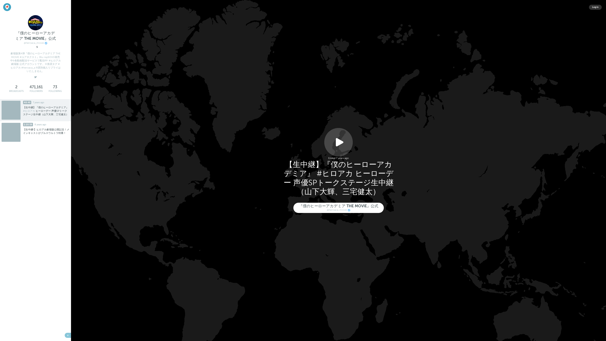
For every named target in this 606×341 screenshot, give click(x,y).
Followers (36, 91)
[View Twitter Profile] (35, 76)
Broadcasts (16, 91)
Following (55, 91)
